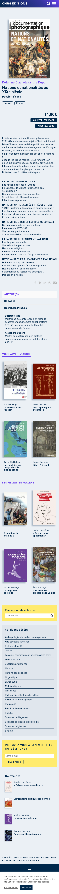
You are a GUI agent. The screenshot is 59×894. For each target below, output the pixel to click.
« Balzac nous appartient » (40, 534)
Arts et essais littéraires (17, 641)
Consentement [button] (11, 887)
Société (9, 730)
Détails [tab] (9, 301)
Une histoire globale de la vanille (44, 591)
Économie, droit (12, 659)
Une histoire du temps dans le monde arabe (12, 467)
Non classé (10, 690)
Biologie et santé (13, 646)
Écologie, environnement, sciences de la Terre (28, 655)
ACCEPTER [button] (26, 887)
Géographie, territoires (16, 664)
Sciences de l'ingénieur (16, 717)
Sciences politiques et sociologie (22, 721)
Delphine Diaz (11, 82)
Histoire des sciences (16, 673)
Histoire (7, 103)
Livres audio (11, 681)
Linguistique (11, 677)
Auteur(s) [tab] (11, 294)
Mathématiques (13, 686)
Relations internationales (17, 708)
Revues (19, 103)
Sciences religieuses (15, 726)
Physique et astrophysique (18, 699)
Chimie (8, 650)
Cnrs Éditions (10, 857)
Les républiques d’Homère (42, 408)
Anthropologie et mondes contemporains (25, 637)
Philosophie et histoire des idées (22, 695)
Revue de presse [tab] (15, 307)
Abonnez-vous (46, 126)
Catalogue (27, 857)
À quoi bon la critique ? (11, 534)
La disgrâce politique (10, 591)
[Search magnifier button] (52, 615)
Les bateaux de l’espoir (12, 408)
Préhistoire (10, 704)
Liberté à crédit (41, 465)
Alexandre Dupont (36, 82)
